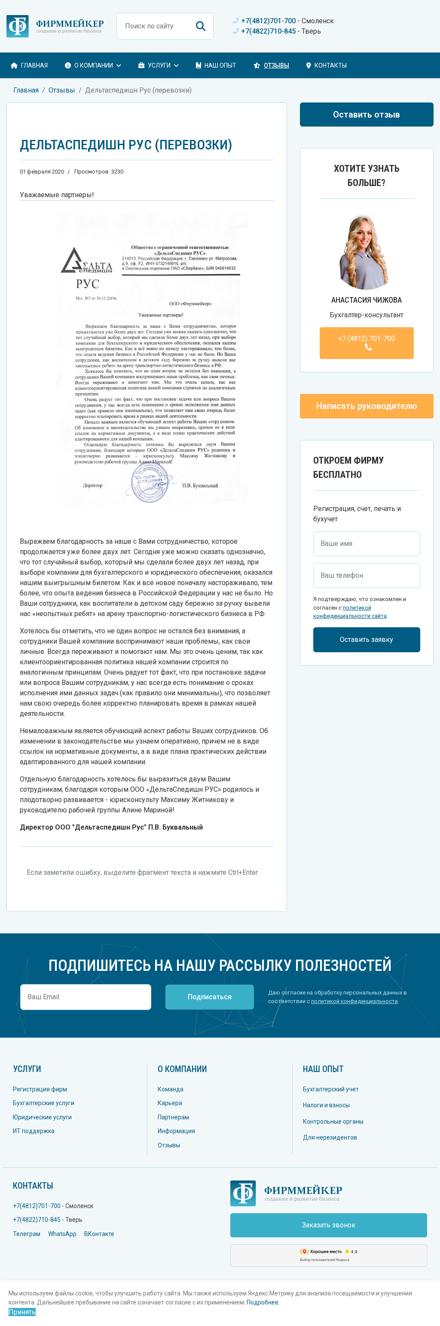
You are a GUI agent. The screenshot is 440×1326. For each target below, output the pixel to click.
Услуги (159, 65)
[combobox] (165, 26)
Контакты (331, 65)
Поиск (201, 26)
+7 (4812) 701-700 (366, 339)
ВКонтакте (99, 1233)
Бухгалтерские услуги (43, 1103)
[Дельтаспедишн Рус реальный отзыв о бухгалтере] (147, 365)
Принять (22, 1312)
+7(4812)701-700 (268, 21)
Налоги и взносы (326, 1105)
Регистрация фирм (40, 1089)
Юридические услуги (42, 1117)
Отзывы (276, 65)
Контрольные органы (333, 1121)
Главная (34, 65)
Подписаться (210, 997)
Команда (170, 1089)
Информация (176, 1131)
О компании (182, 1069)
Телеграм (26, 1233)
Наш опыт (220, 65)
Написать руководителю (366, 406)
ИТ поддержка (34, 1131)
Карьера (170, 1103)
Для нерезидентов (330, 1137)
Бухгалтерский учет (331, 1089)
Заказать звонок (328, 1225)
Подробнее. (263, 1302)
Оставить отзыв (366, 114)
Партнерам (173, 1117)
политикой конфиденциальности (354, 1001)
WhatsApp (62, 1233)
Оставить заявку (366, 639)
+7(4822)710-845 (268, 31)
